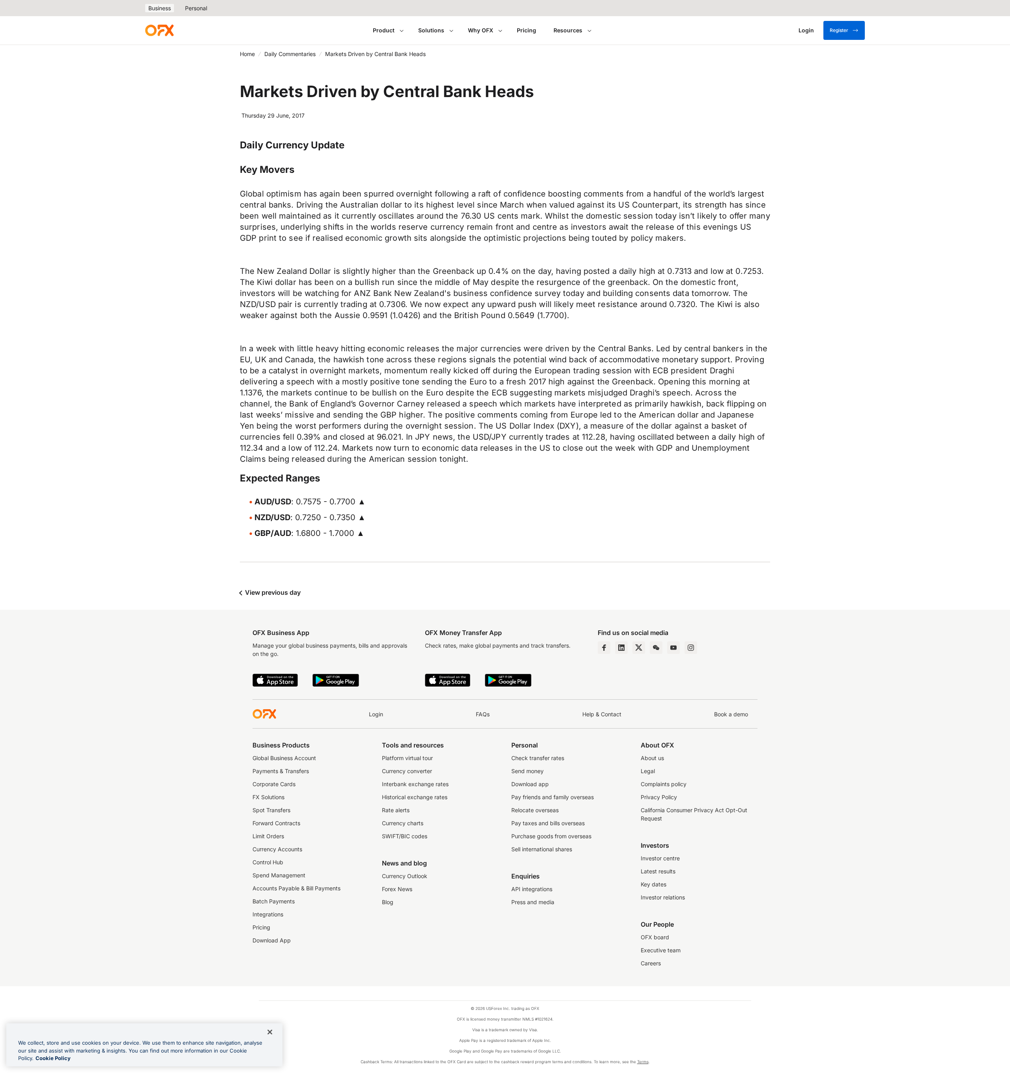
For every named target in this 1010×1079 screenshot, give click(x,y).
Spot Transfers (271, 810)
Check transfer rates (537, 758)
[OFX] (159, 30)
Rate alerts (396, 810)
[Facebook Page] (604, 647)
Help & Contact (601, 714)
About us (652, 758)
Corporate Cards (274, 784)
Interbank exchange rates (415, 784)
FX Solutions (268, 797)
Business (159, 8)
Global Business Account (284, 758)
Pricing (526, 30)
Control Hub (267, 862)
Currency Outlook (404, 876)
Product (384, 30)
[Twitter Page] (638, 647)
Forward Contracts (276, 823)
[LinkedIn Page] (621, 647)
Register (839, 30)
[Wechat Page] (656, 647)
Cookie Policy (53, 1058)
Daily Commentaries (290, 54)
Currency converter (407, 771)
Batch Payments (273, 901)
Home (247, 54)
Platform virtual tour (407, 758)
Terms (643, 1061)
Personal (196, 8)
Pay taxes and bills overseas (548, 823)
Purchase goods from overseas (551, 836)
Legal (648, 771)
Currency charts (402, 823)
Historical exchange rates (414, 797)
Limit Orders (268, 836)
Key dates (653, 884)
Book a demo (731, 714)
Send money (527, 771)
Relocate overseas (535, 810)
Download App (271, 940)
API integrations (531, 889)
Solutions (431, 30)
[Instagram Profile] (691, 647)
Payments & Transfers (280, 771)
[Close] (270, 1032)
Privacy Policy (659, 797)
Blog (387, 902)
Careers (651, 963)
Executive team (661, 950)
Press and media (532, 902)
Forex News (397, 889)
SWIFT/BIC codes (404, 836)
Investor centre (660, 858)
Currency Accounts (277, 849)
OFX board (655, 937)
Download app (530, 784)
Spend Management (278, 875)
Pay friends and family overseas (552, 797)
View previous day (272, 592)
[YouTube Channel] (673, 647)
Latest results (658, 871)
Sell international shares (541, 849)
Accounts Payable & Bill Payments (296, 888)
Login (376, 714)
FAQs (483, 714)
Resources (568, 30)
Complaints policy (663, 784)
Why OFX (480, 30)
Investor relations (663, 897)
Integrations (267, 914)
